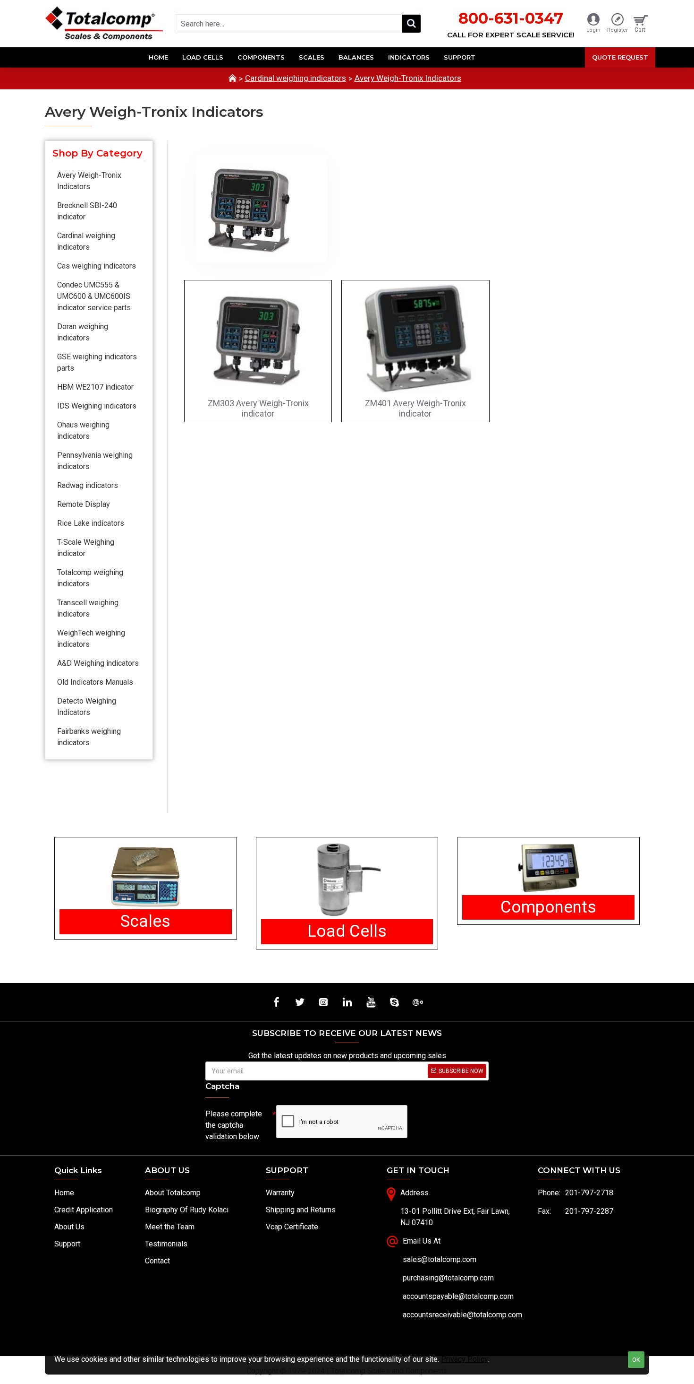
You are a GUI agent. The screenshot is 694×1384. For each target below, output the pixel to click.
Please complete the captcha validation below (233, 1125)
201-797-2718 (589, 1192)
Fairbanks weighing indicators (89, 737)
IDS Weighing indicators (96, 405)
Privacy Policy (464, 1359)
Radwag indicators (87, 485)
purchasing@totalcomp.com (448, 1277)
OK (636, 1359)
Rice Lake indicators (90, 523)
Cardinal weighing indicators (295, 78)
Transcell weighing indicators (87, 608)
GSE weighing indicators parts (97, 362)
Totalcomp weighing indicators (90, 578)
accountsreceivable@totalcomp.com (462, 1314)
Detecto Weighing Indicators (86, 706)
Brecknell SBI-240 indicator (87, 211)
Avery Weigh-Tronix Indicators (408, 78)
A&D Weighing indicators (98, 663)
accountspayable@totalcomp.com (458, 1296)
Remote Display (83, 504)
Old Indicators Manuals (95, 682)
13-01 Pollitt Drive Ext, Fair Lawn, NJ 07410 (455, 1217)
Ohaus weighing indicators (83, 430)
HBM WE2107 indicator (95, 387)
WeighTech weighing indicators (91, 638)
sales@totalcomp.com (439, 1259)
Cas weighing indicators (96, 265)
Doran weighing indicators (82, 332)
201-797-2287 (589, 1211)
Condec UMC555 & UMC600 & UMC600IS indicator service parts (94, 296)
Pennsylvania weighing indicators (95, 461)
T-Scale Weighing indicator (85, 548)
